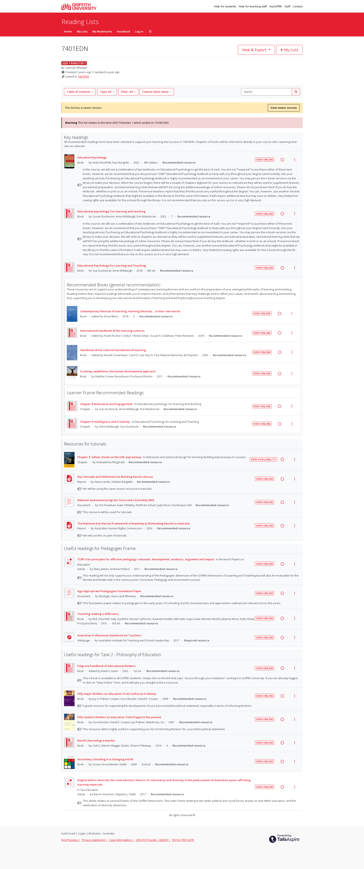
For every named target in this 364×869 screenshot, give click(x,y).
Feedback (123, 31)
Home (68, 31)
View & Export (254, 49)
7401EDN (83, 76)
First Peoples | (70, 840)
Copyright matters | (121, 840)
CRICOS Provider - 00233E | (153, 840)
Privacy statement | (95, 840)
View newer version (283, 108)
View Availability (263, 459)
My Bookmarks (102, 31)
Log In (139, 31)
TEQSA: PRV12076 (183, 840)
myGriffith (276, 6)
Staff (287, 6)
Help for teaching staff (253, 6)
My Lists (82, 31)
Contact (297, 6)
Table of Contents (78, 92)
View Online (264, 159)
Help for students (225, 6)
